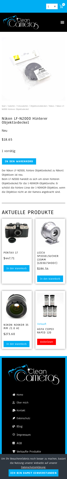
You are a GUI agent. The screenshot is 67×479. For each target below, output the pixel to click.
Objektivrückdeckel (38, 106)
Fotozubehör (22, 106)
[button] (62, 22)
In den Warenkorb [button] (16, 268)
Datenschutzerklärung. (33, 467)
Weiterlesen (46, 342)
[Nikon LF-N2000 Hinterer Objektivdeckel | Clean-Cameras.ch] (33, 69)
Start (4, 106)
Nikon (51, 106)
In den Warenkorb (19, 161)
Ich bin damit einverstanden (33, 473)
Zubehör (11, 106)
